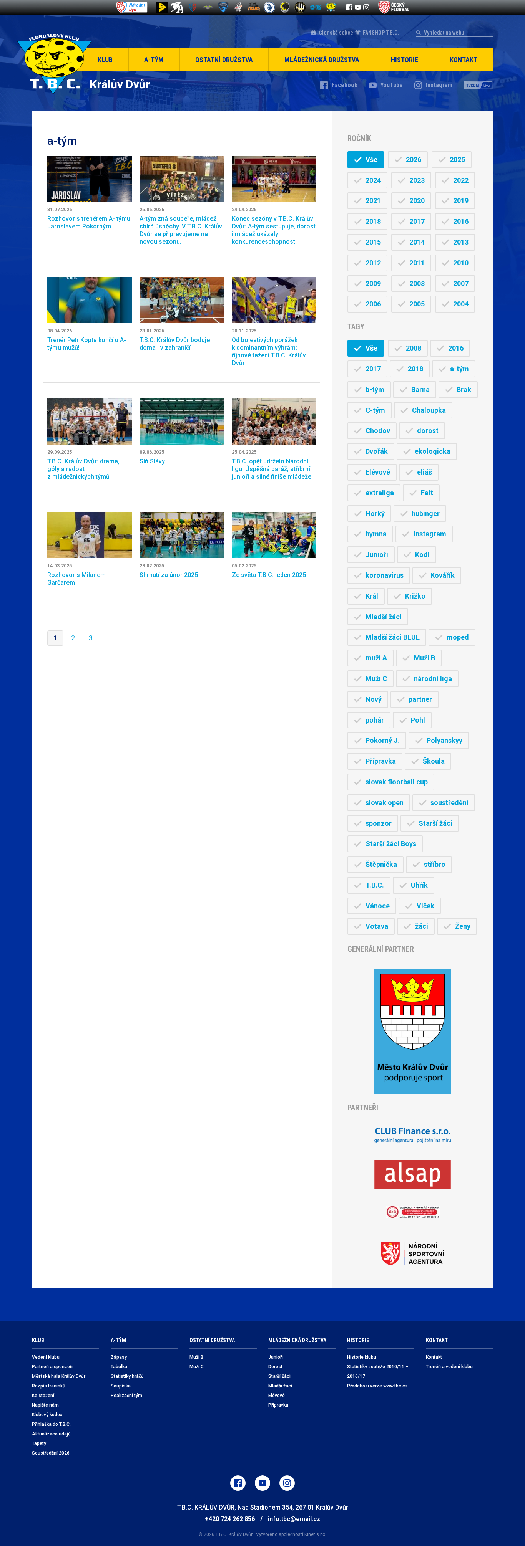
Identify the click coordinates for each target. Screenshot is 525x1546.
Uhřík (419, 885)
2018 (373, 221)
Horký (375, 513)
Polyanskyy (444, 740)
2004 (461, 304)
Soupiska (121, 1386)
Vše (371, 159)
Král (372, 596)
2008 (417, 283)
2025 (457, 159)
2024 (373, 180)
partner (420, 699)
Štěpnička (381, 864)
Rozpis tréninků (48, 1386)
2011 (417, 263)
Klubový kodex (47, 1414)
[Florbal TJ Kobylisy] (300, 7)
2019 (461, 201)
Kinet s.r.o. (315, 1534)
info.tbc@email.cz (294, 1519)
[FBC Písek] (208, 7)
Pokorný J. (383, 740)
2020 (417, 201)
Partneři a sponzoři (52, 1366)
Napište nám (45, 1405)
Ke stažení (43, 1395)
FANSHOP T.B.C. (381, 33)
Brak (464, 389)
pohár (375, 720)
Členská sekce (336, 33)
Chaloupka (429, 410)
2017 (417, 221)
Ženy (462, 926)
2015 (373, 242)
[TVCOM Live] (478, 85)
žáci (421, 926)
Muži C (376, 679)
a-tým (459, 369)
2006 (373, 304)
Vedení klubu (46, 1357)
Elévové (378, 472)
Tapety (39, 1443)
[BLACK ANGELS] (177, 7)
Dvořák (377, 451)
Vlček (425, 906)
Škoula (434, 761)
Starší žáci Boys (391, 844)
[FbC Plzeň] (315, 7)
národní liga (433, 679)
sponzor (379, 823)
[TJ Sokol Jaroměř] (269, 7)
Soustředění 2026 (51, 1453)
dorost (428, 431)
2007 (461, 283)
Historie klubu (361, 1357)
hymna (376, 534)
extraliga (380, 493)
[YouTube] (358, 7)
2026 (413, 159)
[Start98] (161, 7)
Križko (415, 596)
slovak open (385, 803)
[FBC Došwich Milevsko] (223, 7)
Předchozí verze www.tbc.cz (377, 1386)
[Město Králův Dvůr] (412, 1031)
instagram (430, 534)
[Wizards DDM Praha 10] (254, 7)
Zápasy (119, 1357)
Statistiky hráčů (127, 1376)
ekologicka (432, 451)
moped (458, 637)
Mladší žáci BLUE (393, 637)
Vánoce (378, 906)
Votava (377, 926)
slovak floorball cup (397, 782)
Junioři (377, 555)
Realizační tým (126, 1395)
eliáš (424, 472)
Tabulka (119, 1366)
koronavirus (385, 575)
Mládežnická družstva (321, 60)
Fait (427, 493)
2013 (461, 242)
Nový (374, 699)
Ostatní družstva (224, 60)
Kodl (422, 555)
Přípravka (381, 761)
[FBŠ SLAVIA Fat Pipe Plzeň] (238, 7)
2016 (461, 221)
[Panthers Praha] (284, 7)
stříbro (434, 864)
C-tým (375, 410)
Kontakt (463, 60)
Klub (105, 60)
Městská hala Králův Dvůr (58, 1376)
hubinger (426, 513)
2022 (461, 180)
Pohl (418, 720)
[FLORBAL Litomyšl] (192, 7)
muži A (376, 658)
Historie (404, 60)
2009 (373, 283)
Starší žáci (435, 823)
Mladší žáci (384, 617)
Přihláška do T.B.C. (51, 1424)
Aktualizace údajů (51, 1434)
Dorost (275, 1366)
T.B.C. (375, 885)
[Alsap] (412, 1174)
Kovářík (442, 575)
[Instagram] (366, 7)
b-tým (375, 389)
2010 (461, 263)
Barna (420, 389)
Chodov (378, 431)
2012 (373, 263)
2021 (373, 201)
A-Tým (154, 60)
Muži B (424, 658)
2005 (417, 304)
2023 (417, 180)
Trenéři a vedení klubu (449, 1366)
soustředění (449, 803)
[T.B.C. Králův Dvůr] (331, 7)
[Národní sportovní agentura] (412, 1253)
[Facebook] (349, 7)
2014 (417, 242)
